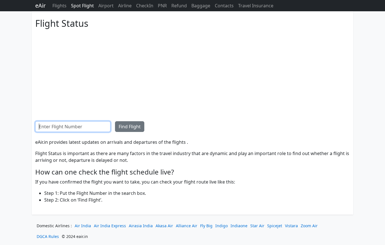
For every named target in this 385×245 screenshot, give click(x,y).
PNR (162, 6)
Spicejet (274, 225)
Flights (59, 6)
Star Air (257, 225)
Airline (125, 6)
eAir (40, 5)
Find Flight (130, 126)
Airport (106, 6)
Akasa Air (164, 225)
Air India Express (110, 225)
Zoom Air (309, 225)
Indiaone (239, 225)
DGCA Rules (48, 236)
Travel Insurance (255, 6)
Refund (179, 6)
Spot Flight (82, 6)
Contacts (224, 6)
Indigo (221, 225)
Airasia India (141, 225)
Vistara (291, 225)
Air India (83, 225)
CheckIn (144, 6)
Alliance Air (186, 225)
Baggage (200, 6)
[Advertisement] (192, 70)
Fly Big (206, 225)
